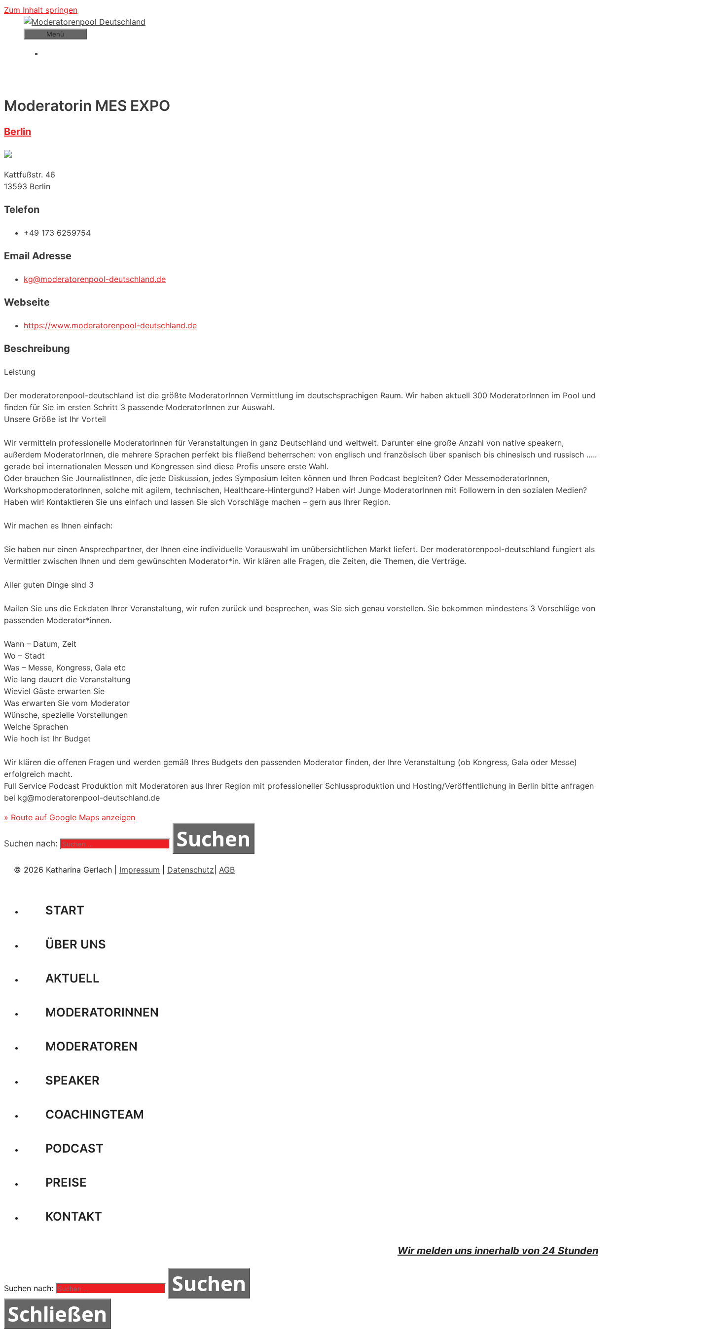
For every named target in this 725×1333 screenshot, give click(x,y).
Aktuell (72, 978)
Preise (66, 1182)
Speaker (72, 1080)
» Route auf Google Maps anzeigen (69, 817)
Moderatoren (91, 1046)
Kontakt (73, 1216)
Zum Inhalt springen (40, 10)
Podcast (74, 1148)
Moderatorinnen (102, 1012)
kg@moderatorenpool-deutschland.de (95, 279)
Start (64, 910)
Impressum (139, 870)
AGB (227, 870)
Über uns (75, 944)
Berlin (17, 132)
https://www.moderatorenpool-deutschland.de (110, 325)
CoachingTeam (94, 1114)
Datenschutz (190, 870)
